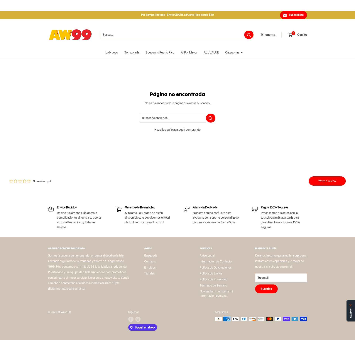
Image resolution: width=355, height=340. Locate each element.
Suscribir (266, 289)
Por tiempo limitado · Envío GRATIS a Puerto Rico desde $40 (177, 15)
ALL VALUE (211, 53)
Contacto (150, 261)
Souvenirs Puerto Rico (160, 53)
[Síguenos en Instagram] (138, 319)
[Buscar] (248, 35)
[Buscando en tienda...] (210, 118)
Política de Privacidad (213, 279)
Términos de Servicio (213, 286)
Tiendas (149, 274)
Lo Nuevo (111, 53)
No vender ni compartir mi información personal (216, 293)
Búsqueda (150, 256)
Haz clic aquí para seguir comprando (177, 130)
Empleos (150, 268)
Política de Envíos (211, 274)
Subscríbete (296, 15)
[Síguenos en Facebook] (130, 319)
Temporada (131, 53)
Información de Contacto (216, 261)
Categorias (232, 53)
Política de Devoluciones (216, 268)
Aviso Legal (207, 256)
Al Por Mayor (189, 53)
